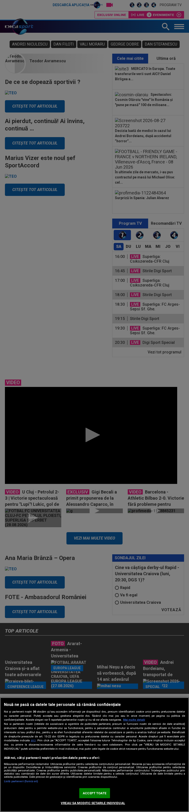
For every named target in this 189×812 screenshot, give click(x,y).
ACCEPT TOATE (94, 793)
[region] (94, 754)
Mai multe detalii (134, 719)
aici (33, 740)
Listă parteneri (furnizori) (21, 781)
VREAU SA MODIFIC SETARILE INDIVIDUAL (93, 803)
